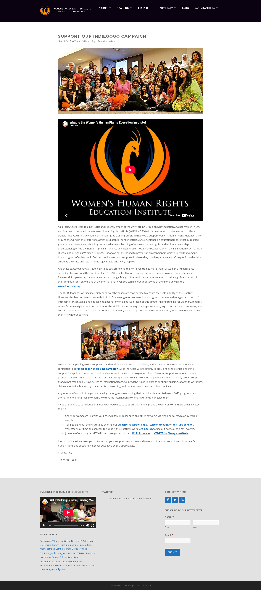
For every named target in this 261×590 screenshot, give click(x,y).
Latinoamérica (205, 7)
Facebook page (138, 424)
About (103, 7)
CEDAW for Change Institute (171, 433)
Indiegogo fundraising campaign (98, 368)
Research (144, 7)
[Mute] (87, 525)
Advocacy (166, 7)
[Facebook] (168, 500)
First (167, 527)
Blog (185, 7)
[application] (68, 512)
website (123, 424)
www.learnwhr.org (69, 286)
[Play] (43, 525)
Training (123, 7)
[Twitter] (175, 500)
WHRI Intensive (141, 433)
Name (169, 517)
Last (195, 527)
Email (169, 535)
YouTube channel (182, 424)
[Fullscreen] (92, 525)
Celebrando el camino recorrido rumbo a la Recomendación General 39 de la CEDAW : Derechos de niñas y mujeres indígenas (67, 565)
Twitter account (158, 424)
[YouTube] (182, 500)
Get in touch (146, 429)
